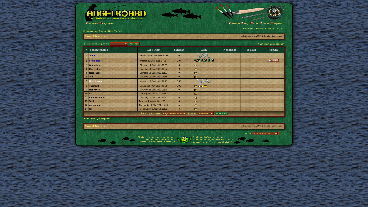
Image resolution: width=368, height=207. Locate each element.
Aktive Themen (115, 31)
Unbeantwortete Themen (94, 31)
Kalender (235, 23)
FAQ (245, 23)
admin (92, 55)
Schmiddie (94, 61)
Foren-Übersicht (95, 36)
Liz (90, 93)
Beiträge (179, 49)
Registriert (153, 49)
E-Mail (251, 49)
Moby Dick (94, 90)
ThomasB (94, 86)
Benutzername (99, 49)
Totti (91, 101)
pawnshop (94, 105)
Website (273, 49)
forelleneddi (95, 73)
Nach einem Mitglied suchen (271, 44)
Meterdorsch (95, 81)
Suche (265, 23)
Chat (255, 23)
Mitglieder (277, 23)
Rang (204, 49)
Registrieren (107, 23)
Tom (91, 77)
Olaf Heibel (94, 69)
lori (90, 109)
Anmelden (93, 23)
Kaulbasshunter (97, 97)
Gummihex (94, 65)
